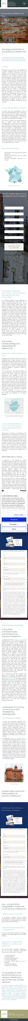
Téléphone (6, 235)
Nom (5, 205)
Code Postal (7, 217)
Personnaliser (13, 524)
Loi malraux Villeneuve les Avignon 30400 (12, 985)
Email (5, 229)
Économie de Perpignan (13, 59)
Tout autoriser (14, 519)
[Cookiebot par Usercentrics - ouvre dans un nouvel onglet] (20, 491)
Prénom (6, 211)
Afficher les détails (19, 515)
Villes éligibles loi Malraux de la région (16, 60)
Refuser (14, 529)
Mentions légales (14, 1019)
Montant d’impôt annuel (9, 223)
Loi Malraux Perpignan (7, 57)
